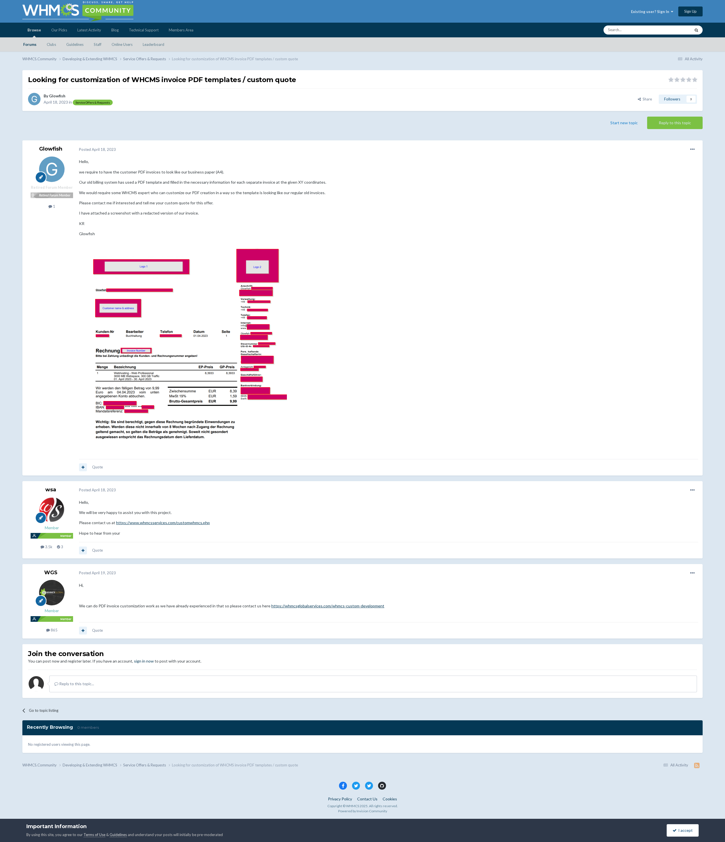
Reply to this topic (675, 122)
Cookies (390, 798)
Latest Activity (89, 30)
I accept (685, 830)
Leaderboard (153, 44)
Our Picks (59, 30)
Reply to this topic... (76, 683)
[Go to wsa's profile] (52, 509)
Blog (115, 30)
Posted (97, 149)
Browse (34, 30)
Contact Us (367, 798)
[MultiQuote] (83, 467)
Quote (97, 467)
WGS (50, 572)
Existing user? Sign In (651, 11)
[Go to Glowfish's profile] (34, 99)
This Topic (675, 30)
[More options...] (692, 149)
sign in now (144, 661)
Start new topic (624, 122)
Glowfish (57, 95)
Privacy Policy (340, 798)
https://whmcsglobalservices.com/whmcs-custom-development (327, 605)
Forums (30, 44)
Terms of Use (94, 834)
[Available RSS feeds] (697, 765)
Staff (97, 44)
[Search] (696, 30)
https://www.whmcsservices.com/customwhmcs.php (163, 522)
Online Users (122, 44)
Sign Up (690, 11)
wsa (50, 490)
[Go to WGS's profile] (52, 592)
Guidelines (75, 44)
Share (646, 99)
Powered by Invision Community (362, 811)
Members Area (181, 30)
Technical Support (144, 30)
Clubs (51, 44)
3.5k (48, 547)
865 (53, 630)
